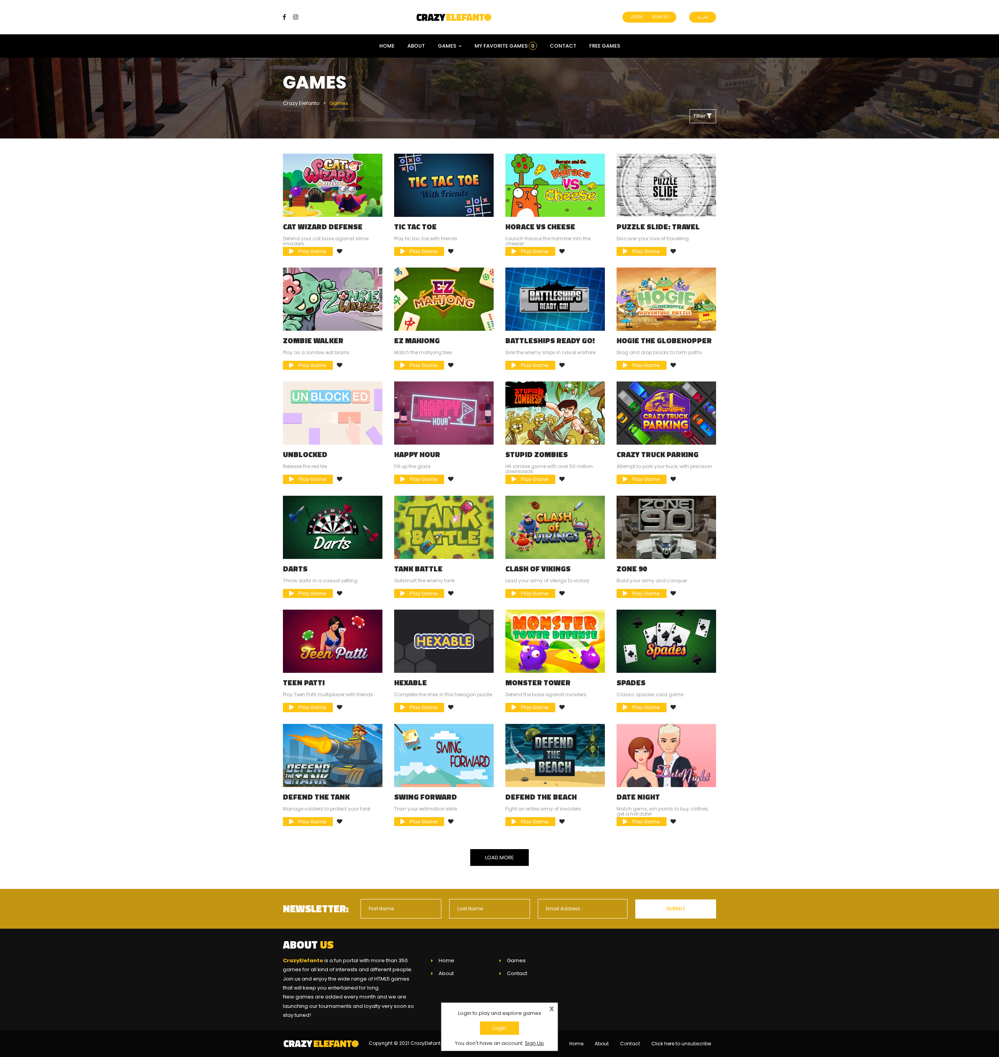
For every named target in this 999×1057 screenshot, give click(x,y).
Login (636, 17)
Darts (295, 569)
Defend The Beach (541, 797)
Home (387, 46)
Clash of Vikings (538, 569)
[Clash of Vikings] (555, 527)
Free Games (604, 46)
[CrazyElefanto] (455, 17)
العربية (702, 17)
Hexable (410, 682)
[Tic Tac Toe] (444, 184)
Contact (563, 46)
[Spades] (666, 641)
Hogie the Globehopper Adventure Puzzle (664, 344)
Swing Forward (425, 797)
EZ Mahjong (417, 340)
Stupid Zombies (536, 454)
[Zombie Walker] (332, 299)
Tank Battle (418, 569)
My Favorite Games (505, 46)
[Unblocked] (332, 413)
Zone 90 (632, 569)
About (416, 46)
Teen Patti (304, 682)
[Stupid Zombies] (555, 413)
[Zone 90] (666, 527)
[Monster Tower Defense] (555, 641)
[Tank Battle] (444, 527)
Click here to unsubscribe (681, 1043)
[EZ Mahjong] (444, 299)
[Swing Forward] (444, 755)
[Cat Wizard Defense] (332, 184)
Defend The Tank (316, 797)
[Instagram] (295, 17)
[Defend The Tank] (332, 755)
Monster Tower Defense (538, 686)
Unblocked (305, 454)
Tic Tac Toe (415, 226)
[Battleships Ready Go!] (555, 299)
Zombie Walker (313, 340)
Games (447, 46)
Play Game (311, 251)
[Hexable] (444, 641)
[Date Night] (666, 755)
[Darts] (332, 527)
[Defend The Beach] (555, 755)
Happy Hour (417, 454)
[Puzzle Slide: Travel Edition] (666, 184)
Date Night (638, 797)
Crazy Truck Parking (658, 454)
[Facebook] (287, 17)
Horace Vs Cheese (540, 226)
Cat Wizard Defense (323, 226)
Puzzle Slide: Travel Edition (658, 230)
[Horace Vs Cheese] (555, 184)
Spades (631, 682)
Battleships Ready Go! (550, 340)
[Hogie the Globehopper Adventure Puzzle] (666, 299)
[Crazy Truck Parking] (666, 413)
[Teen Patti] (332, 641)
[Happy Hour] (444, 413)
